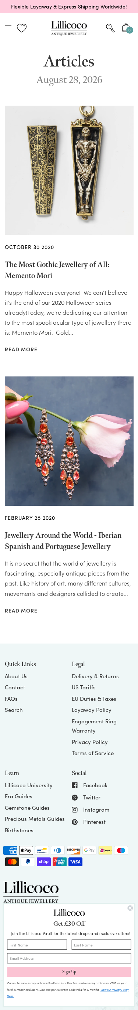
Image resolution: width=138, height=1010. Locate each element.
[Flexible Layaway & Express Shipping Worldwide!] (69, 6)
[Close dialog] (130, 908)
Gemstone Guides (27, 807)
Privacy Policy (90, 741)
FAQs (11, 698)
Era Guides (18, 796)
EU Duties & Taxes (94, 698)
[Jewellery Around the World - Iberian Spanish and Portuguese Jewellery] (69, 441)
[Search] (110, 28)
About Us (16, 676)
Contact (15, 687)
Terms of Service (93, 753)
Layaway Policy (92, 709)
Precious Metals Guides (35, 818)
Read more (21, 350)
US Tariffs (84, 687)
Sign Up (69, 972)
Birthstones (19, 830)
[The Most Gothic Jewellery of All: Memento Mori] (69, 170)
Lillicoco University (29, 785)
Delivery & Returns (95, 676)
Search (14, 709)
